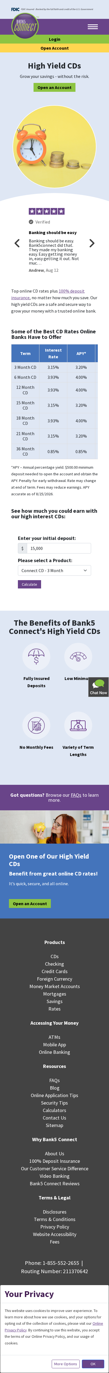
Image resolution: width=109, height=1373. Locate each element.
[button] (99, 686)
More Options (65, 1363)
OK (93, 1363)
